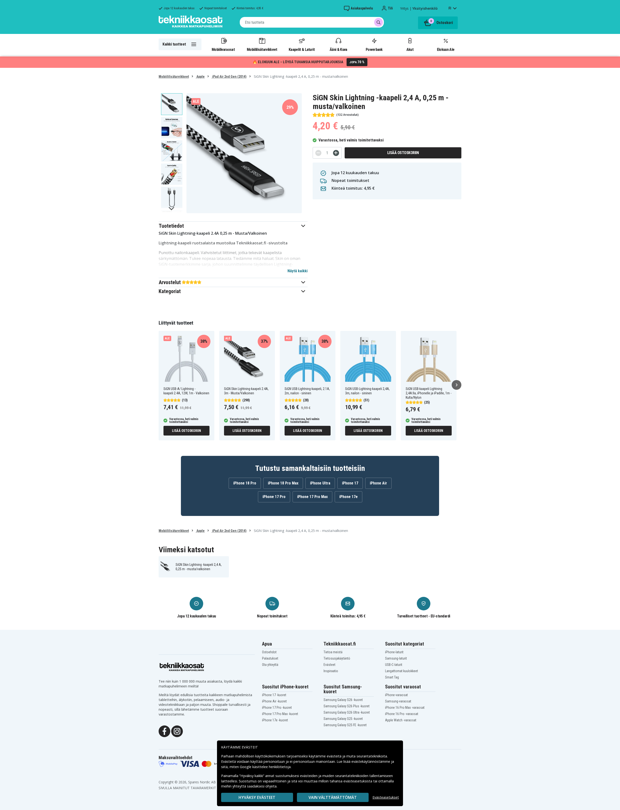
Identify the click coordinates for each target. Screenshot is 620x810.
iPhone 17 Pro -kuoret (277, 707)
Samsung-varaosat (398, 701)
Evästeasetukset (385, 797)
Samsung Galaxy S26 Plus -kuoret (347, 706)
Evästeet (329, 665)
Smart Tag (392, 677)
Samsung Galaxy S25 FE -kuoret (345, 725)
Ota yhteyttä (270, 665)
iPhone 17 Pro (274, 496)
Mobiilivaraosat (223, 49)
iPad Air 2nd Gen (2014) (229, 76)
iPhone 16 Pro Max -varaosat (405, 707)
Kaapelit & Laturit (302, 49)
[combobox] (312, 22)
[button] (233, 225)
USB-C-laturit (393, 665)
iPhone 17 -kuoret (274, 695)
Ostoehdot (269, 652)
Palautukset (270, 658)
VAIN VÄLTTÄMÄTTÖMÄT (333, 797)
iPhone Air (378, 483)
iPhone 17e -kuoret (275, 720)
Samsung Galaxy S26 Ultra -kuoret (347, 712)
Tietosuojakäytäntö (337, 658)
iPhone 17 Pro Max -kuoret (280, 714)
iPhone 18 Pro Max (283, 483)
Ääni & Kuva (338, 49)
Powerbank (374, 49)
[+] (336, 153)
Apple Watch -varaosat (400, 720)
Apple (200, 76)
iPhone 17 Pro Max (312, 496)
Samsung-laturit (396, 658)
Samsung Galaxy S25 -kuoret (343, 719)
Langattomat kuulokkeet (401, 671)
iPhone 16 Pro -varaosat (401, 714)
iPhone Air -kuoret (274, 701)
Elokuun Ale (445, 49)
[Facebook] (164, 730)
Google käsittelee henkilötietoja (265, 766)
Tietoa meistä (333, 652)
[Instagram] (177, 730)
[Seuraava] (456, 385)
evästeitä (334, 756)
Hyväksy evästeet (257, 797)
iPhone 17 (350, 483)
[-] (318, 153)
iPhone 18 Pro (244, 483)
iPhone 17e (348, 496)
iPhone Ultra (320, 483)
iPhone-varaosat (396, 695)
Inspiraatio (331, 671)
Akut (409, 49)
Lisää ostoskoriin (403, 152)
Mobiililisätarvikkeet (262, 49)
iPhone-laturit (394, 652)
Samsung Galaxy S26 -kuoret (343, 700)
